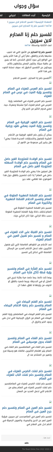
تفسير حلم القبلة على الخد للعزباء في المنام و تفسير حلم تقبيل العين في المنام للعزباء (28, 235)
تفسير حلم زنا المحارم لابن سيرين (28, 26)
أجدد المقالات (28, 15)
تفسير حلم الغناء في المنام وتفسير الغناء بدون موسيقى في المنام (30, 339)
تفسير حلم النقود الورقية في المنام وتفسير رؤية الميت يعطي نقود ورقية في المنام (28, 125)
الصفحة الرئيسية (43, 22)
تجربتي (12, 15)
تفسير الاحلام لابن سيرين (21, 22)
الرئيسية (46, 15)
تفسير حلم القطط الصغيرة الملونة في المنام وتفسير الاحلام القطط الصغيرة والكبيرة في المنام (28, 199)
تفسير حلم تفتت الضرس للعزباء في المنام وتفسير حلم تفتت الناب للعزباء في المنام (29, 374)
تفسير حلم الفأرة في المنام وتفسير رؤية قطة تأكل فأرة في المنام (29, 270)
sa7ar (49, 26)
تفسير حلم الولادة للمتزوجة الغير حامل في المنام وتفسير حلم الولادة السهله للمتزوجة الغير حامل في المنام (28, 162)
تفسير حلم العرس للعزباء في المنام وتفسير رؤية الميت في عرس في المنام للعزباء (27, 92)
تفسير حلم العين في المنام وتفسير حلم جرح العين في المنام (27, 409)
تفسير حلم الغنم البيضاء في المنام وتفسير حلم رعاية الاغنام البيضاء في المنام (28, 305)
